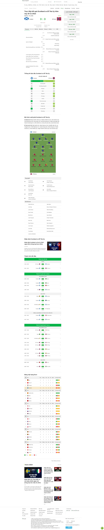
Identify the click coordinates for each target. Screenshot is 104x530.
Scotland (31, 19)
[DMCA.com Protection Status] (69, 528)
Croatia (30, 398)
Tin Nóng (23, 510)
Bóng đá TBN (33, 513)
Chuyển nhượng (41, 512)
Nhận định (41, 29)
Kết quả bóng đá (50, 511)
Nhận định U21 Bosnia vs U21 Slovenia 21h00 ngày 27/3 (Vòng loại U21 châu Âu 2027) (49, 490)
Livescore (40, 515)
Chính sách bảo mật (59, 512)
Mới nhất (49, 1)
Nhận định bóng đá (42, 510)
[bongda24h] (23, 5)
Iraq (38, 355)
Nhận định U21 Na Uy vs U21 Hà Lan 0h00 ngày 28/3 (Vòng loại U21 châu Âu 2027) (48, 480)
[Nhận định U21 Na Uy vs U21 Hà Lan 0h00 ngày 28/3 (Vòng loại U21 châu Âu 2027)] (57, 479)
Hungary (30, 385)
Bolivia (38, 296)
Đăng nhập (80, 2)
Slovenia (30, 411)
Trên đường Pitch (58, 1)
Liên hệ (67, 521)
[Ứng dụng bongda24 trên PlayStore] (73, 510)
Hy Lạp (37, 319)
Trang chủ (24, 508)
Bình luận (40, 508)
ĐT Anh (48, 330)
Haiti (38, 289)
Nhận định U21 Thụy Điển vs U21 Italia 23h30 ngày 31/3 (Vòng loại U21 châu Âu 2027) (32, 481)
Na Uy (48, 362)
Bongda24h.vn (76, 524)
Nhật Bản (48, 308)
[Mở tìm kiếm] (73, 2)
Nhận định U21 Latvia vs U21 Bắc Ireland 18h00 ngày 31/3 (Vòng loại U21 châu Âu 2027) (48, 470)
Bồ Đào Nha (31, 444)
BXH (57, 29)
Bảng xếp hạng (67, 8)
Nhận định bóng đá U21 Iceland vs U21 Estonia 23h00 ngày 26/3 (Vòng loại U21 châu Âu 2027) (48, 499)
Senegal (48, 349)
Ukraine (30, 439)
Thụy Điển (48, 366)
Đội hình (36, 29)
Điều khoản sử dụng (59, 510)
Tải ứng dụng (68, 508)
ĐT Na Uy (54, 19)
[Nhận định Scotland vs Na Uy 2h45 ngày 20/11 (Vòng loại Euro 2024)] (54, 246)
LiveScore (52, 8)
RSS (66, 518)
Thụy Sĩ (30, 382)
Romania (30, 431)
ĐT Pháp (48, 342)
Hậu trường (41, 513)
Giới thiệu (57, 508)
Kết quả (62, 8)
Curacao (48, 300)
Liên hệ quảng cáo (59, 513)
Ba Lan (30, 426)
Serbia (30, 413)
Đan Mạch (30, 408)
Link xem (77, 8)
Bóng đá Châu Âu (34, 512)
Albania (30, 400)
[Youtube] (80, 519)
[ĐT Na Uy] (59, 20)
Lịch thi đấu (57, 8)
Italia (29, 395)
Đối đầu (50, 29)
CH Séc (30, 452)
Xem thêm (59, 464)
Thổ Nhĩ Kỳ (31, 447)
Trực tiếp (73, 8)
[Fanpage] (75, 519)
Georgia (30, 449)
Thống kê (46, 29)
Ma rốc (48, 285)
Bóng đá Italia (33, 515)
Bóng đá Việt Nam (34, 508)
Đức (29, 380)
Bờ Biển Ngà (36, 304)
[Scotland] (26, 19)
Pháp (30, 421)
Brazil (48, 278)
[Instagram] (78, 519)
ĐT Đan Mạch (49, 315)
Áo (29, 418)
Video (23, 512)
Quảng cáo (73, 521)
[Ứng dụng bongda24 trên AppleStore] (77, 510)
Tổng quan (27, 29)
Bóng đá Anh (33, 510)
